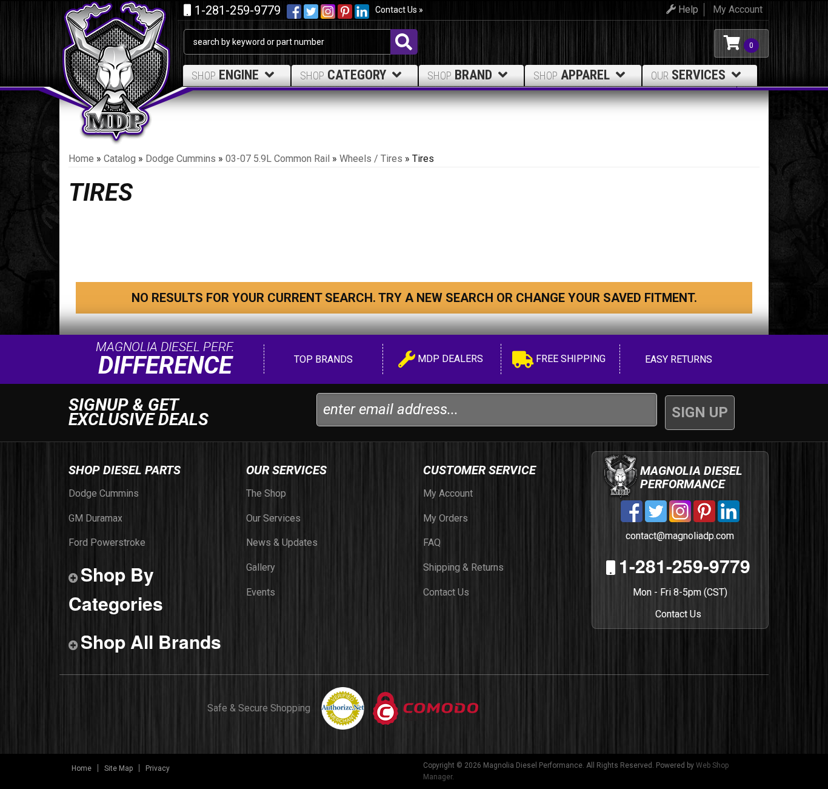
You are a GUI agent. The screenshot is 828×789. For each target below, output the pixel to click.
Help (687, 9)
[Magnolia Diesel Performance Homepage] (121, 43)
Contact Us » (399, 10)
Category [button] (343, 74)
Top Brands (322, 359)
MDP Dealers (449, 358)
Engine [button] (225, 74)
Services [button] (688, 74)
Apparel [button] (571, 74)
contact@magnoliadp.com (678, 536)
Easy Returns (677, 359)
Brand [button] (459, 74)
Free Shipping (569, 358)
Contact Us (678, 614)
